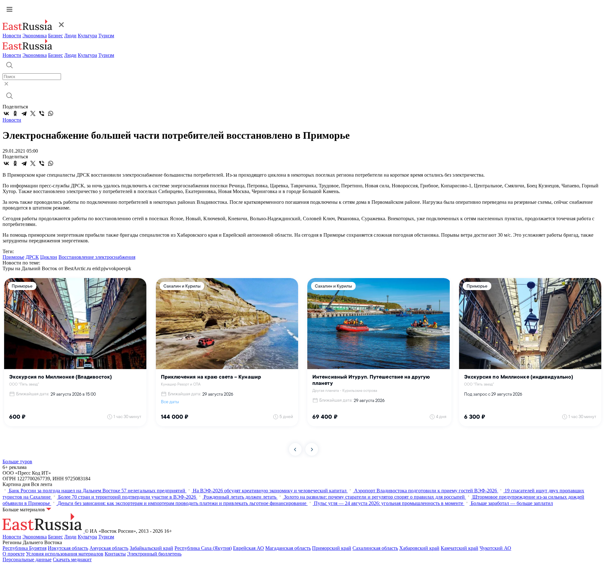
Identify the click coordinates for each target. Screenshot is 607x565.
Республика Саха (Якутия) (203, 548)
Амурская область (108, 548)
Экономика (34, 35)
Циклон (48, 257)
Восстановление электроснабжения (96, 257)
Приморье (13, 257)
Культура (87, 35)
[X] (33, 113)
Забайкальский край (151, 548)
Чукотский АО (495, 548)
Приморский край (331, 548)
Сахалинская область (375, 548)
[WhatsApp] (50, 113)
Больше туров (17, 461)
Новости (12, 35)
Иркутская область (68, 548)
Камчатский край (459, 548)
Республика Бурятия (24, 548)
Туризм (106, 35)
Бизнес (55, 35)
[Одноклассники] (15, 113)
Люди (70, 35)
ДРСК (32, 257)
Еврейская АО (248, 548)
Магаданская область (288, 548)
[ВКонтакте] (6, 113)
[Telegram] (24, 113)
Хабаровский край (419, 548)
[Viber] (42, 113)
